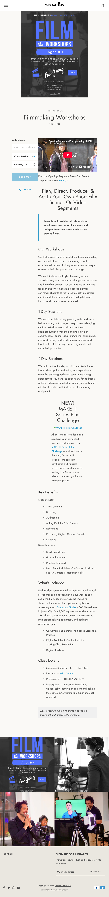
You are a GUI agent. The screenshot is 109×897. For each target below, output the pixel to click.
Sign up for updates (72, 854)
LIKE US (63, 180)
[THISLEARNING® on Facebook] (4, 887)
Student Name (18, 140)
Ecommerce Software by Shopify (54, 889)
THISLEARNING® (63, 885)
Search (8, 854)
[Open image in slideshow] (54, 54)
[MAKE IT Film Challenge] (68, 428)
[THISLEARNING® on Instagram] (13, 887)
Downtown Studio (66, 607)
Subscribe (95, 872)
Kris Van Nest (67, 673)
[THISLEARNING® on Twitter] (8, 887)
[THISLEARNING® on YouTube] (18, 887)
